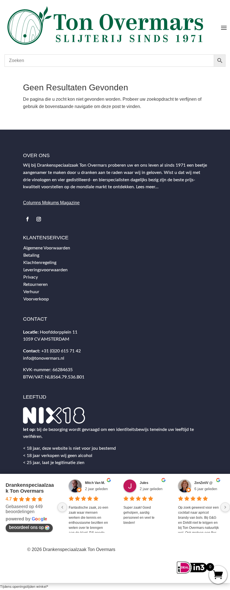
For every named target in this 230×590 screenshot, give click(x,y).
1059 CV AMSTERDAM (46, 339)
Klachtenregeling (39, 262)
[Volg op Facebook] (27, 219)
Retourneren (35, 284)
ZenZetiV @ (203, 483)
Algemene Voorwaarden (46, 248)
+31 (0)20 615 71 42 (61, 351)
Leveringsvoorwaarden (45, 270)
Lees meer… (147, 187)
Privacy (30, 277)
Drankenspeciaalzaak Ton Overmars (30, 488)
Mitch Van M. (95, 483)
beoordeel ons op (26, 527)
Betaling (31, 255)
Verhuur (31, 292)
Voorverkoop (36, 299)
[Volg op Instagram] (38, 219)
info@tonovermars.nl (43, 358)
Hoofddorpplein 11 (58, 332)
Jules (144, 483)
